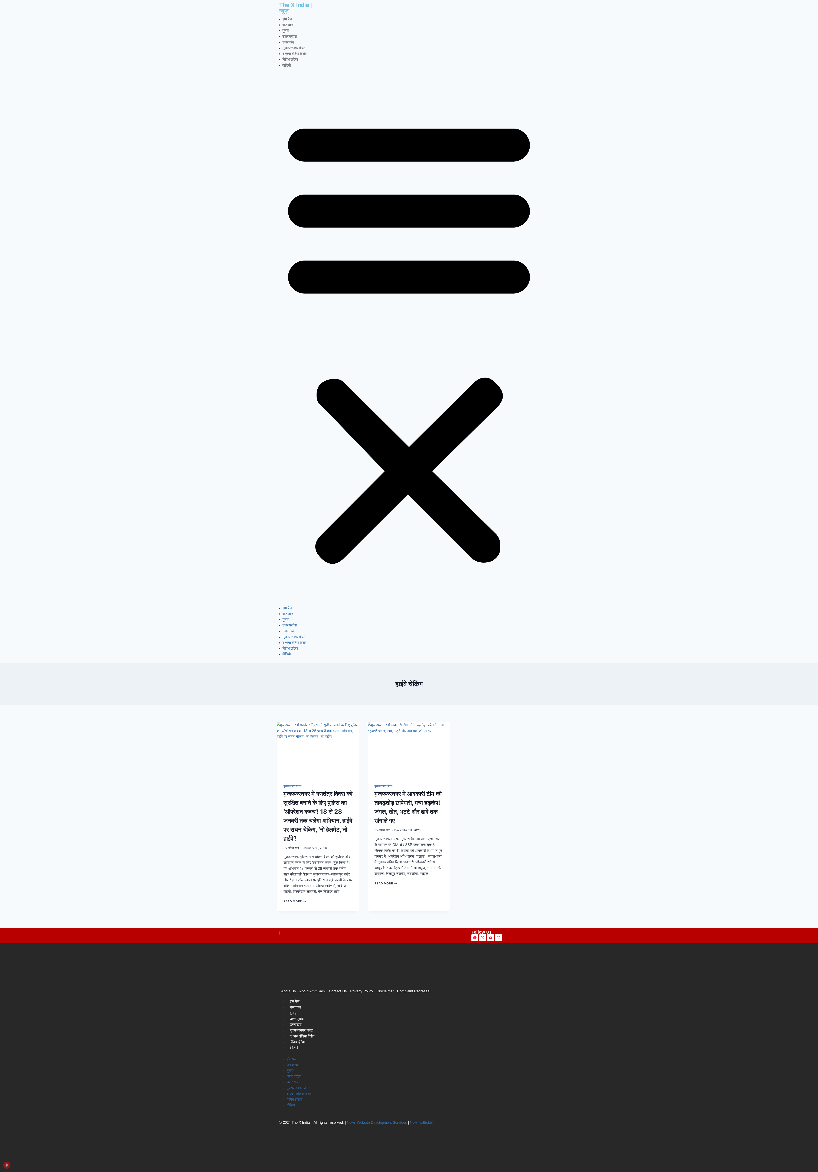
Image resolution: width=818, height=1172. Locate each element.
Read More (295, 901)
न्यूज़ (284, 10)
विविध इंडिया (290, 59)
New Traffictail (421, 1122)
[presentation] (318, 749)
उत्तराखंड (288, 42)
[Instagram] (498, 937)
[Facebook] (474, 937)
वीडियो (286, 65)
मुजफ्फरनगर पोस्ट (293, 48)
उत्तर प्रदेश (289, 36)
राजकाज (288, 25)
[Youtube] (490, 937)
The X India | (295, 5)
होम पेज (287, 19)
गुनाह (285, 30)
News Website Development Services (377, 1122)
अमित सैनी (293, 848)
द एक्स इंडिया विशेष (294, 54)
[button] (409, 339)
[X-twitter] (482, 937)
